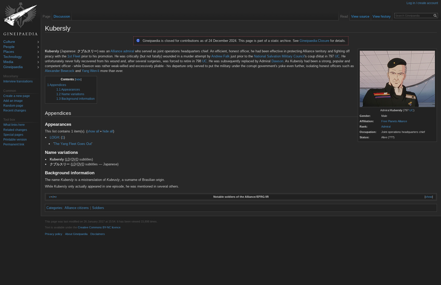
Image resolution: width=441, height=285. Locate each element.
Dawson (277, 61)
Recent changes (14, 110)
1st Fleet (73, 56)
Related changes (15, 130)
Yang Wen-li (90, 71)
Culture (9, 42)
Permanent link (13, 144)
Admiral (385, 126)
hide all (108, 131)
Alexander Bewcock (59, 71)
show (428, 196)
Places (8, 52)
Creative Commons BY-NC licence (99, 227)
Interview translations (18, 81)
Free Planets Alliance (394, 121)
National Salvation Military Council (279, 56)
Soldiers (98, 208)
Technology (12, 57)
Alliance (116, 51)
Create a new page (16, 96)
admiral (128, 51)
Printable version (15, 139)
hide (78, 79)
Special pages (13, 135)
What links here (14, 125)
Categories (54, 208)
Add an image (13, 101)
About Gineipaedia (76, 234)
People (9, 47)
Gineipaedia (13, 67)
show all (93, 131)
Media (8, 62)
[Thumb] (397, 79)
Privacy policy (53, 234)
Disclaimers (97, 234)
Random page (13, 105)
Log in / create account (422, 3)
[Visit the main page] (20, 19)
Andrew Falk (220, 56)
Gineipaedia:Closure (314, 41)
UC (411, 110)
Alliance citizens (77, 208)
